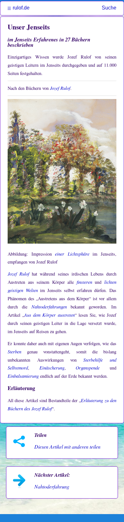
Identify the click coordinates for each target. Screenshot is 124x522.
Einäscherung (52, 368)
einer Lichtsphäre (72, 254)
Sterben (14, 352)
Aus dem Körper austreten (49, 315)
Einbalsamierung (23, 376)
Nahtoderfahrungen (49, 307)
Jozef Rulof (60, 88)
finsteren (84, 282)
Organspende (88, 368)
